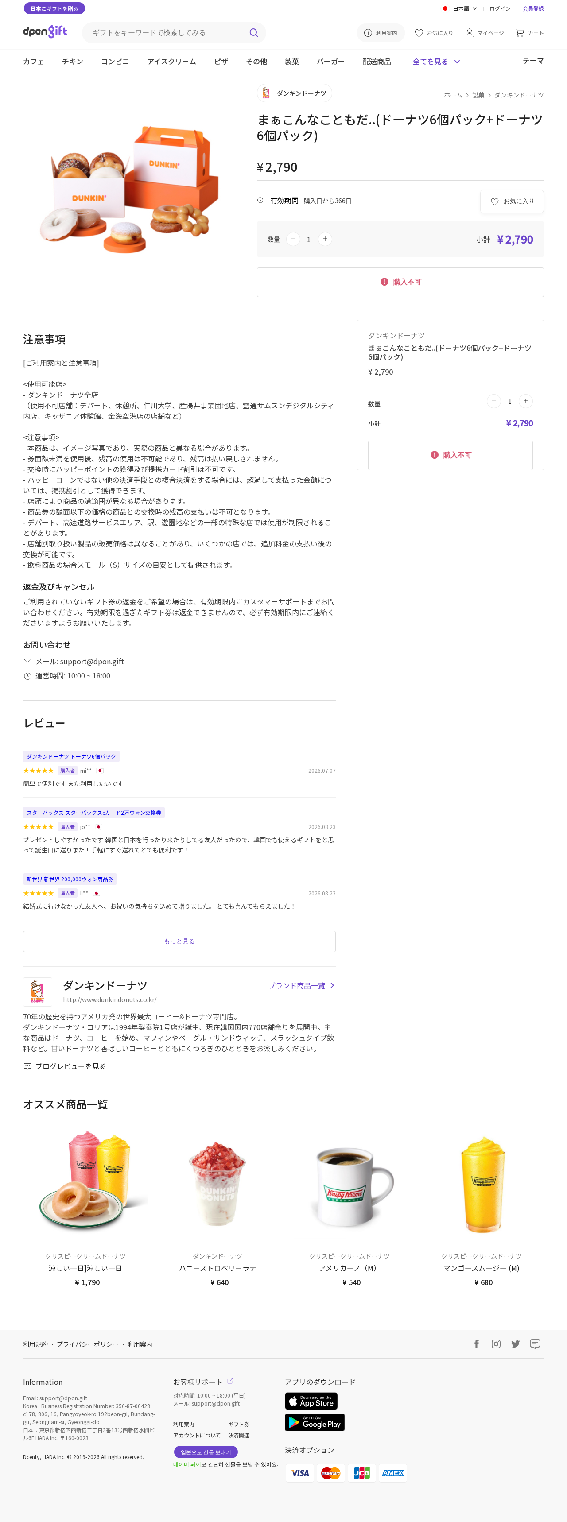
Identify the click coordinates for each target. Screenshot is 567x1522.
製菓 (478, 94)
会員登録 (533, 8)
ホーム (453, 94)
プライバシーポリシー (88, 1344)
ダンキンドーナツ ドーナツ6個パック (71, 756)
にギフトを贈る (54, 8)
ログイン (500, 8)
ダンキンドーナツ (519, 94)
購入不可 (407, 282)
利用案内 (140, 1344)
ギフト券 (238, 1424)
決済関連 (238, 1435)
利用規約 (35, 1344)
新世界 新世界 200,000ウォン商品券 (70, 879)
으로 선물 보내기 (206, 1452)
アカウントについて (197, 1435)
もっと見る (179, 941)
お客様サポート (199, 1381)
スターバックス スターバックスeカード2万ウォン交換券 (94, 812)
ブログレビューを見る (70, 1066)
